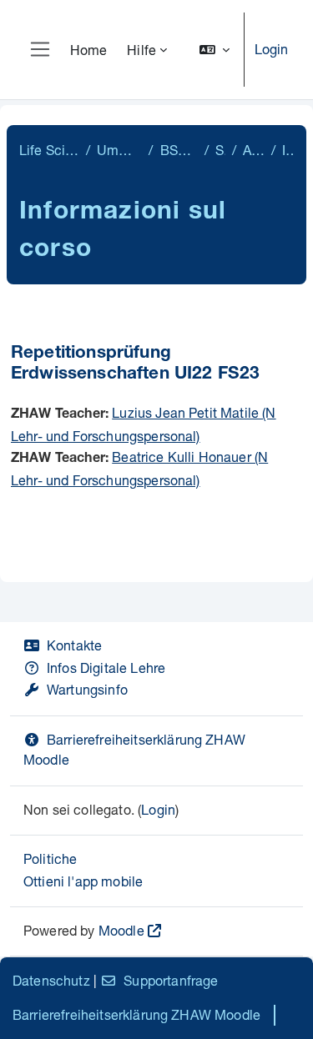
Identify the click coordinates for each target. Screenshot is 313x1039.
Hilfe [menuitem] (141, 50)
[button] (214, 49)
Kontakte (74, 645)
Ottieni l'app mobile (83, 881)
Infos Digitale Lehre (106, 667)
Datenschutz (51, 980)
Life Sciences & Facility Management (49, 150)
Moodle (121, 930)
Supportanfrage (171, 980)
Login (272, 49)
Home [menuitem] (89, 50)
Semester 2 (220, 150)
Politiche (50, 858)
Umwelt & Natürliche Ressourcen (119, 150)
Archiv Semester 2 (253, 150)
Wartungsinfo (87, 689)
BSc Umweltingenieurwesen (179, 150)
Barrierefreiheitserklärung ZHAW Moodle (136, 1014)
